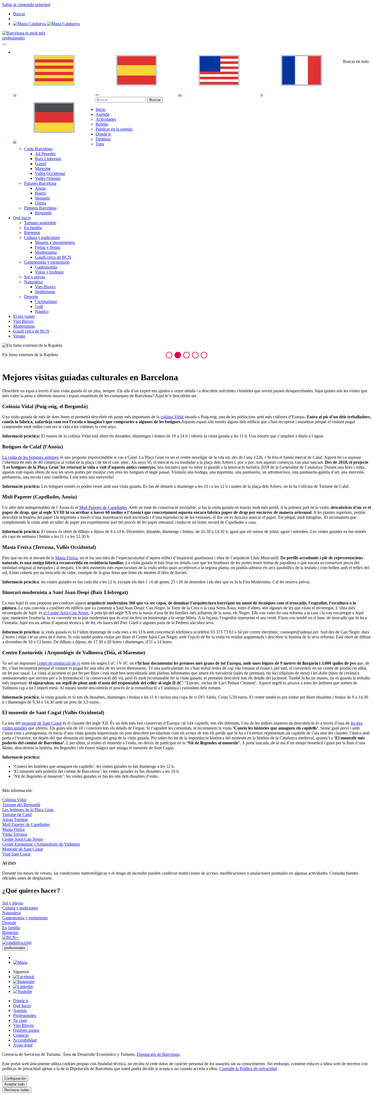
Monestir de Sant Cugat (22, 849)
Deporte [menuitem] (31, 296)
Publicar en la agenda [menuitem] (114, 129)
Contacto (21, 1035)
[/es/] (23, 33)
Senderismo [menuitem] (45, 291)
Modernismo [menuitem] (46, 252)
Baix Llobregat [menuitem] (48, 158)
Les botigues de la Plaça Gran (28, 809)
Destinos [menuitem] (103, 139)
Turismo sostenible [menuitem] (40, 222)
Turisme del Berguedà (21, 804)
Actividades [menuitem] (106, 119)
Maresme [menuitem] (43, 168)
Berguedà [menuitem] (43, 213)
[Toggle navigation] (4, 44)
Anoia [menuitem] (40, 188)
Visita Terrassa (14, 834)
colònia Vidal (172, 416)
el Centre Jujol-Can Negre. (66, 612)
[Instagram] (23, 981)
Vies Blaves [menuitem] (45, 286)
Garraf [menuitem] (40, 163)
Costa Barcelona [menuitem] (38, 148)
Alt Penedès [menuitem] (45, 153)
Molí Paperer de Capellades (103, 507)
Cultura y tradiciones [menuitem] (42, 237)
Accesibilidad (25, 1040)
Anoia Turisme (15, 819)
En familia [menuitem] (33, 227)
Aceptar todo (14, 1084)
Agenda (20, 1010)
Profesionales (24, 1015)
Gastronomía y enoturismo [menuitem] (47, 262)
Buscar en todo (356, 61)
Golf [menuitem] (39, 306)
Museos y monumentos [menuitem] (55, 242)
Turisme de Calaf (17, 814)
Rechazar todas (16, 1090)
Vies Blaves (23, 1025)
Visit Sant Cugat (16, 854)
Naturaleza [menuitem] (33, 281)
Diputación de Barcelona (158, 1054)
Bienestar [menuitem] (32, 232)
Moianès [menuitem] (42, 198)
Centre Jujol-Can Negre (22, 839)
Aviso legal (22, 1045)
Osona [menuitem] (40, 203)
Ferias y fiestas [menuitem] (47, 247)
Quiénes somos (26, 1030)
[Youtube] (22, 991)
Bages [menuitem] (40, 193)
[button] (169, 355)
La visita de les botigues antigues (30, 457)
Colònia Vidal (14, 799)
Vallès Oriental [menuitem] (47, 178)
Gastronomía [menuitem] (46, 267)
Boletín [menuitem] (102, 124)
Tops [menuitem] (100, 144)
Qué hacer (22, 1005)
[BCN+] (10, 937)
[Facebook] (23, 976)
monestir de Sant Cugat (42, 723)
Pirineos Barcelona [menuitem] (40, 208)
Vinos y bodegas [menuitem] (49, 272)
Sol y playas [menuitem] (34, 277)
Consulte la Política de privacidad (248, 1068)
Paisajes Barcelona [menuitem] (40, 183)
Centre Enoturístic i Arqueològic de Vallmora (41, 844)
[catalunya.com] (16, 942)
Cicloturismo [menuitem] (46, 301)
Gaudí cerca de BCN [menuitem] (53, 257)
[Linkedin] (23, 986)
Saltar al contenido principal (26, 4)
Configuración (15, 1078)
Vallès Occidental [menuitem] (50, 173)
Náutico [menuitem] (42, 311)
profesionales (13, 38)
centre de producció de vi (58, 663)
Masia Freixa (66, 557)
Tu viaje (20, 1020)
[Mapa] (46, 23)
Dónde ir (20, 1000)
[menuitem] (100, 109)
